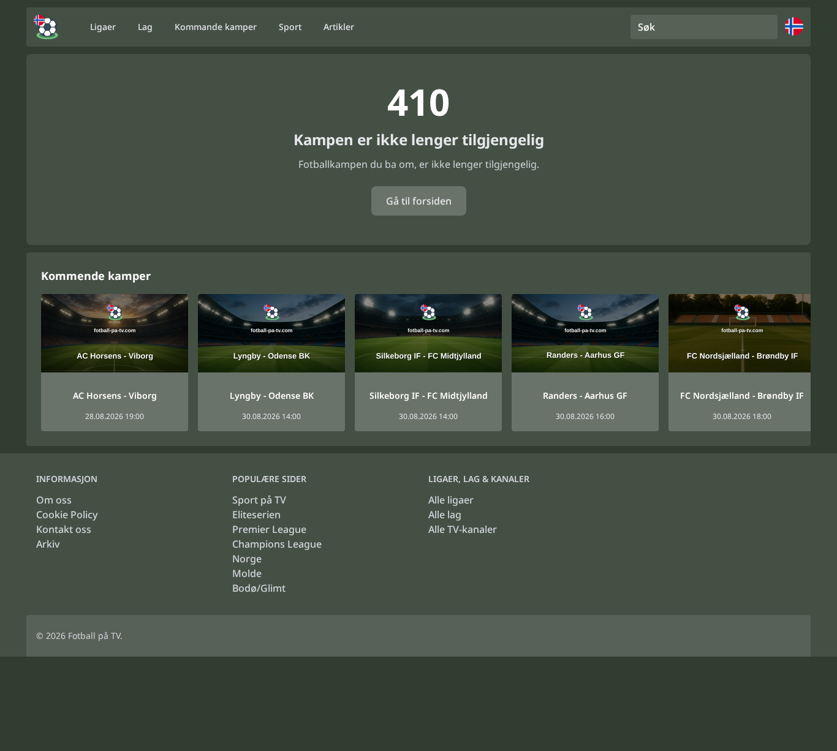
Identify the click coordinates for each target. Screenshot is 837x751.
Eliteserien (256, 514)
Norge (247, 558)
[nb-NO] (46, 27)
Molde (247, 573)
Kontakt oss (63, 529)
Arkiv (47, 544)
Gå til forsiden (419, 201)
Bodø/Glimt (259, 588)
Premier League (269, 529)
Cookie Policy (66, 514)
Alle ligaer (451, 500)
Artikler (339, 26)
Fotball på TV (94, 635)
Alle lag (444, 514)
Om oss (54, 500)
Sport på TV (259, 500)
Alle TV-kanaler (462, 529)
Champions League (277, 544)
